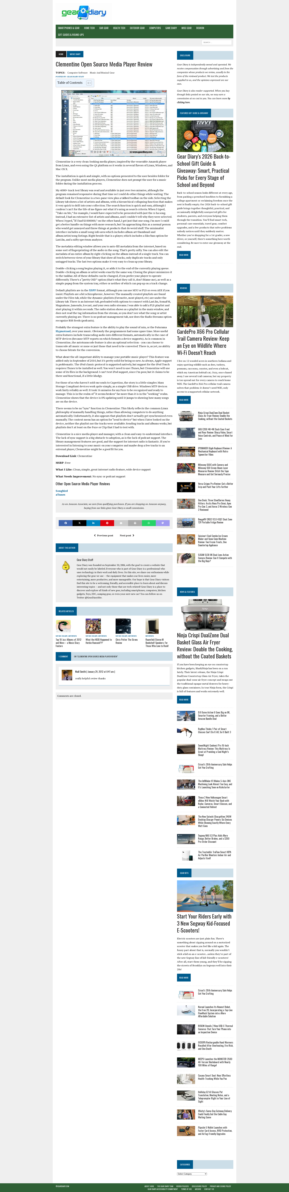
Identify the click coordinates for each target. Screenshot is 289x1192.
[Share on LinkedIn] (93, 523)
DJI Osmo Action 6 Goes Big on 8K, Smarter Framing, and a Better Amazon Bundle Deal (214, 715)
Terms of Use (186, 1189)
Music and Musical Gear (102, 72)
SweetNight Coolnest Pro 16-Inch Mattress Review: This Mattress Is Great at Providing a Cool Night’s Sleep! (214, 750)
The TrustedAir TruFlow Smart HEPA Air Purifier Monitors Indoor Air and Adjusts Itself (214, 855)
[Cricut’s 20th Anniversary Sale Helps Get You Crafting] (186, 771)
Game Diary (171, 28)
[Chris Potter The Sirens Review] (123, 631)
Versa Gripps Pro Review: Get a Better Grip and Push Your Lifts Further (215, 485)
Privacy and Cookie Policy (220, 1186)
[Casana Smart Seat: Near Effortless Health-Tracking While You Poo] (186, 1082)
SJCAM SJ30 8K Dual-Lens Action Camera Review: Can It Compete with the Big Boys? (215, 558)
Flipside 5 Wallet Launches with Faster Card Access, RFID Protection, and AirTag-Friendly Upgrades (215, 1131)
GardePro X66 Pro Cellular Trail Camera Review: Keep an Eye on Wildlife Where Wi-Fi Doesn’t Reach (203, 341)
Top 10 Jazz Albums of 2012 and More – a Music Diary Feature (68, 643)
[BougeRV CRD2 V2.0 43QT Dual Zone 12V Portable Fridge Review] (186, 525)
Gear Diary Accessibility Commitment (163, 1189)
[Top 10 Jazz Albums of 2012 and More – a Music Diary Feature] (63, 631)
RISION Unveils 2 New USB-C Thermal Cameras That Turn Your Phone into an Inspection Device (215, 1029)
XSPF (92, 290)
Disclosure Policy (199, 1186)
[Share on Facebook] (66, 523)
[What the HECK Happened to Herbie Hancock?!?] (93, 631)
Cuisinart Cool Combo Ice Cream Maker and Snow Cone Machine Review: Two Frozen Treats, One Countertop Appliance (213, 540)
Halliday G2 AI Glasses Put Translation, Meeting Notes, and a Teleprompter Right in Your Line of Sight (214, 1096)
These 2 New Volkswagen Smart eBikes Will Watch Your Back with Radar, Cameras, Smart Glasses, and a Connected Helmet (215, 802)
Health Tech (119, 28)
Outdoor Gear (137, 28)
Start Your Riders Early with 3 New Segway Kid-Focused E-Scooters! (204, 923)
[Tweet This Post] (79, 523)
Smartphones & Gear (68, 28)
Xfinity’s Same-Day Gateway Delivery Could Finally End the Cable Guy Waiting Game (215, 1114)
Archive (198, 1189)
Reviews (72, 636)
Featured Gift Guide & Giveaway (194, 113)
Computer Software (77, 72)
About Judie (149, 1186)
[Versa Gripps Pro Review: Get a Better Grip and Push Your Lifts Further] (186, 490)
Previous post (105, 535)
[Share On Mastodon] (163, 523)
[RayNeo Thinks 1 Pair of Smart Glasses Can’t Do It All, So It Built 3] (186, 735)
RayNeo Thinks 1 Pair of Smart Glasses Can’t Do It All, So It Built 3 (214, 730)
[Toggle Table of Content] (87, 83)
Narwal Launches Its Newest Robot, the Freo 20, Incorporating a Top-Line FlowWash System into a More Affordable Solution (215, 1011)
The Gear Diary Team (165, 1186)
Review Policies (182, 1186)
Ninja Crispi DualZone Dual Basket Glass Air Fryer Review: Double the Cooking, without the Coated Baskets (215, 416)
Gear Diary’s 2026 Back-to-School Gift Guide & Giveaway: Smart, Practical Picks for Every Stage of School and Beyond (203, 170)
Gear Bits (184, 872)
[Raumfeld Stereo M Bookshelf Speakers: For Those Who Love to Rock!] (152, 631)
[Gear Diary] (84, 12)
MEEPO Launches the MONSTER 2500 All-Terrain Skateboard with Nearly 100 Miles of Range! (215, 1062)
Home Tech (89, 28)
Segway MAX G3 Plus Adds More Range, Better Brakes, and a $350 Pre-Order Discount (213, 839)
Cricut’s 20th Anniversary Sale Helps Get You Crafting (215, 766)
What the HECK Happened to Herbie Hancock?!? (99, 641)
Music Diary (62, 636)
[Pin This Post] (107, 523)
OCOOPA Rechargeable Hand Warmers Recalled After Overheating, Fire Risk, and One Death (215, 1046)
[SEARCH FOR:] (217, 42)
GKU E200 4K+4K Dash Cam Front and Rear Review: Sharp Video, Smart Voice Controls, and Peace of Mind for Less (215, 433)
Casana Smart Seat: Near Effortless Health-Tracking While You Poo (214, 1077)
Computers (155, 28)
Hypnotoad (63, 331)
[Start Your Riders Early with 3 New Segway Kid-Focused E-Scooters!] (205, 909)
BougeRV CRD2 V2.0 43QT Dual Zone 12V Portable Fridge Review (215, 521)
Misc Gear (187, 28)
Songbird (62, 491)
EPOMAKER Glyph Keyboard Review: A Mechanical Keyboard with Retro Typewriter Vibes (215, 451)
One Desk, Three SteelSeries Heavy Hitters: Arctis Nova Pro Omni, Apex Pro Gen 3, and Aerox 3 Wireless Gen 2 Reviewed (215, 504)
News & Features (187, 591)
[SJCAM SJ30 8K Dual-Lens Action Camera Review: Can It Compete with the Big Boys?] (186, 561)
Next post (125, 535)
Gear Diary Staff (75, 76)
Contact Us (209, 1189)
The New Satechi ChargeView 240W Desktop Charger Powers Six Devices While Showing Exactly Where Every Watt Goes (215, 821)
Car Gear (104, 28)
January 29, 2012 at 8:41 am (101, 671)
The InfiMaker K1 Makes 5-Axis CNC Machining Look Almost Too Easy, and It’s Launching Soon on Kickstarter (215, 784)
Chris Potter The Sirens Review (127, 641)
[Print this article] (135, 523)
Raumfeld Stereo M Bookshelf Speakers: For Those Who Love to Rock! (157, 643)
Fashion (200, 28)
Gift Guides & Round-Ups (71, 35)
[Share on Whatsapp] (149, 523)
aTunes (60, 494)
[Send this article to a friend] (121, 523)
